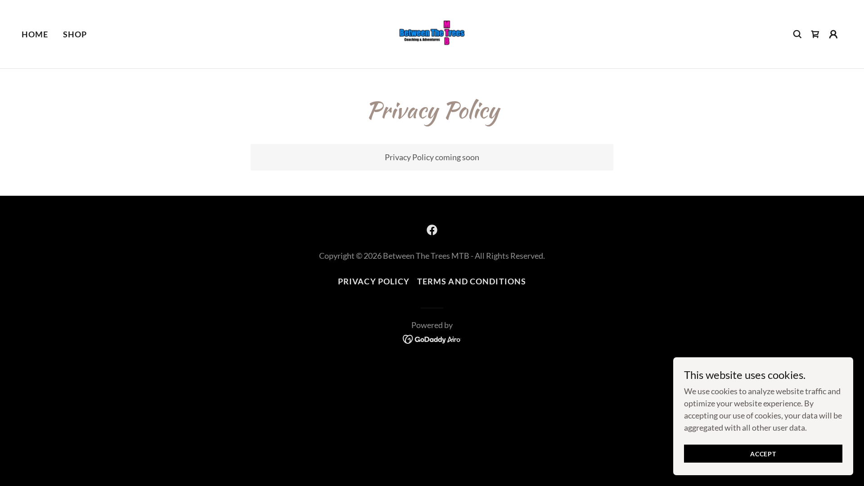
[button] (833, 34)
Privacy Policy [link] (374, 281)
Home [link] (35, 34)
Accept (763, 454)
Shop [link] (75, 34)
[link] (432, 33)
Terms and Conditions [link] (471, 281)
